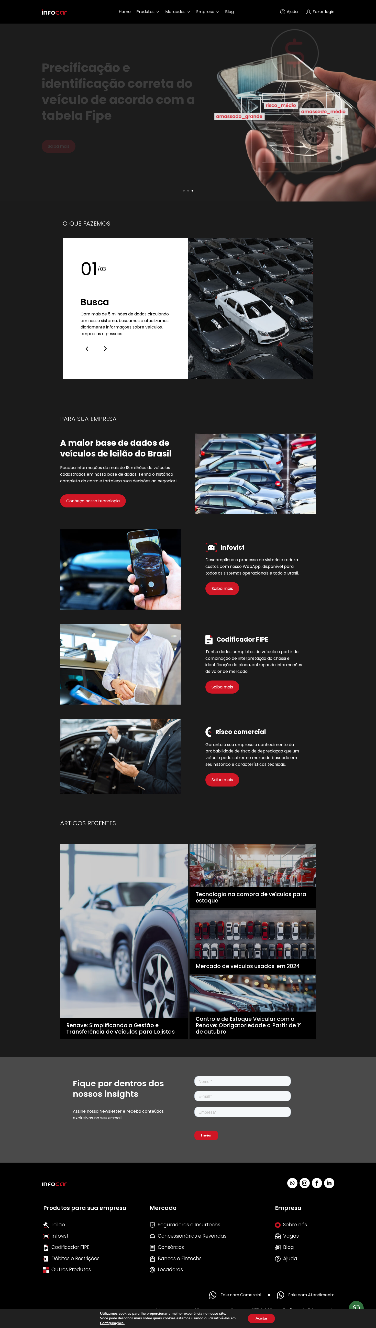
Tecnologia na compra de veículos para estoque (251, 897)
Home (125, 12)
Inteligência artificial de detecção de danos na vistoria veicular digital (116, 83)
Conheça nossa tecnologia (93, 501)
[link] (112, 1323)
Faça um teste (62, 130)
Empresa (205, 12)
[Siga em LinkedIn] (329, 1183)
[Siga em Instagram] (305, 1183)
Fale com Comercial (240, 1295)
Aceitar (261, 1318)
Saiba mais (222, 588)
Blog (229, 12)
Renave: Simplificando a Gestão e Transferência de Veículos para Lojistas (120, 1028)
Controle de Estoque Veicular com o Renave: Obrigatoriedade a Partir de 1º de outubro (249, 1025)
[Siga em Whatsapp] (292, 1183)
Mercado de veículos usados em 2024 (248, 966)
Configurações (112, 1323)
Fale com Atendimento (311, 1295)
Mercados (175, 12)
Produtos (145, 12)
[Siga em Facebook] (317, 1183)
